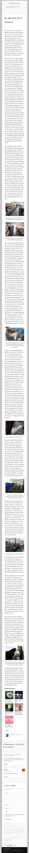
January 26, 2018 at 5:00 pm (9, 755)
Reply (6, 764)
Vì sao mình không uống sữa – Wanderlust (11, 754)
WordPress (5, 851)
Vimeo (17, 10)
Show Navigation (22, 12)
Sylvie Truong (19, 734)
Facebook (11, 10)
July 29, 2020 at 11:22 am (8, 771)
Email (7, 809)
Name (7, 805)
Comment (7, 793)
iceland (7, 730)
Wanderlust (14, 3)
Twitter (14, 10)
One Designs (17, 850)
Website (6, 811)
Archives (4, 845)
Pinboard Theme (11, 850)
